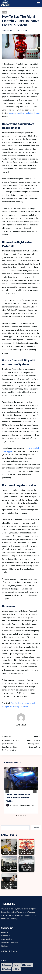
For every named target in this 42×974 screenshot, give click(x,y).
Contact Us (5, 936)
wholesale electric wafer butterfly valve (24, 113)
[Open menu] (38, 3)
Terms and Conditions (9, 943)
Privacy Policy (6, 939)
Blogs (4, 12)
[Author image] (7, 805)
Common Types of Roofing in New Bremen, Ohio (33, 742)
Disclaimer (5, 946)
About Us (4, 932)
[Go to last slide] (7, 790)
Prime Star (15, 805)
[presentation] (21, 778)
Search (36, 828)
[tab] (16, 815)
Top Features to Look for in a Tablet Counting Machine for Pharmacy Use (10, 743)
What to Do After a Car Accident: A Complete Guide (18, 797)
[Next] (35, 790)
